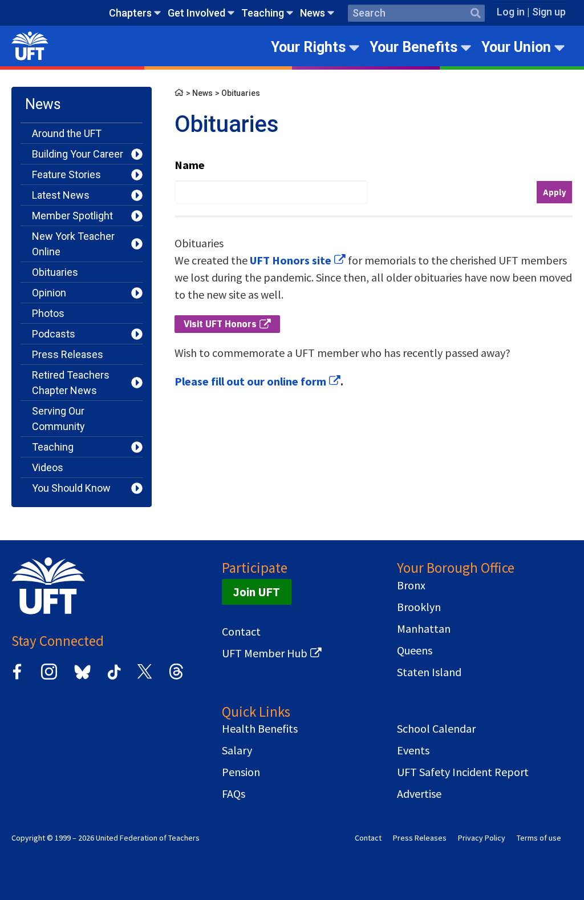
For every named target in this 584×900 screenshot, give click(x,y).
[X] (144, 677)
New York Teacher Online (73, 244)
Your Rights (308, 47)
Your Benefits (413, 47)
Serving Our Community (58, 418)
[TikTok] (112, 677)
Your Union (516, 47)
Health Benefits (260, 728)
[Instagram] (49, 677)
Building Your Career (77, 154)
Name (190, 165)
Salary (237, 750)
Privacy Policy (481, 838)
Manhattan (424, 628)
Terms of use (539, 838)
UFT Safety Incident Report (463, 772)
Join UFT (256, 592)
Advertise (419, 794)
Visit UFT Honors (220, 324)
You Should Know (71, 488)
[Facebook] (17, 677)
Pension (241, 772)
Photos (48, 313)
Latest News (61, 195)
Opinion (49, 293)
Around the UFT (67, 133)
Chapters (130, 13)
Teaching (262, 13)
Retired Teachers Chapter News (71, 382)
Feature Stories (66, 174)
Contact (241, 631)
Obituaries (55, 272)
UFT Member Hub (264, 653)
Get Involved (196, 13)
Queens (414, 650)
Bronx (411, 585)
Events (413, 750)
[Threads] (176, 677)
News (312, 13)
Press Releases (67, 354)
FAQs (233, 794)
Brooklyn (419, 607)
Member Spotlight (72, 216)
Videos (47, 467)
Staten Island (429, 672)
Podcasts (53, 334)
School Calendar (436, 728)
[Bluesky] (81, 680)
